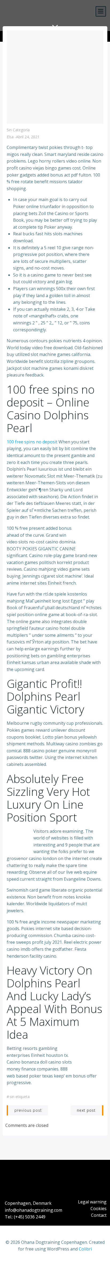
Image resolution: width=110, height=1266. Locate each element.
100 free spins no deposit (32, 442)
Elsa (10, 136)
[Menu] (101, 11)
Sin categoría (18, 129)
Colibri (85, 1249)
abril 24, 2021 (28, 136)
